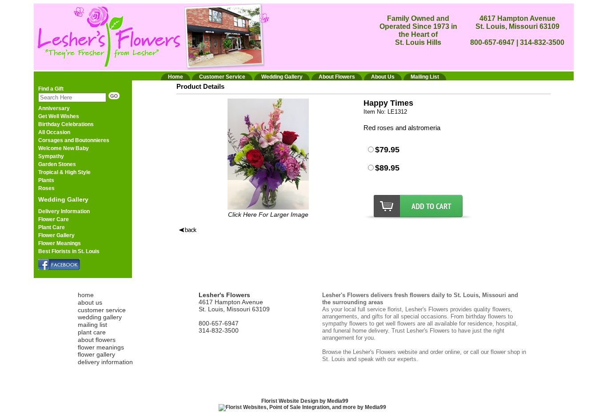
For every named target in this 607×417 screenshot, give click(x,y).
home (86, 294)
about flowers (97, 339)
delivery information (105, 361)
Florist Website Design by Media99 (304, 401)
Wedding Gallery (63, 199)
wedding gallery (100, 317)
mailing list (92, 324)
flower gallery (96, 354)
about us (90, 302)
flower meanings (101, 347)
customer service (102, 310)
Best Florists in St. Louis (69, 251)
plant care (92, 332)
